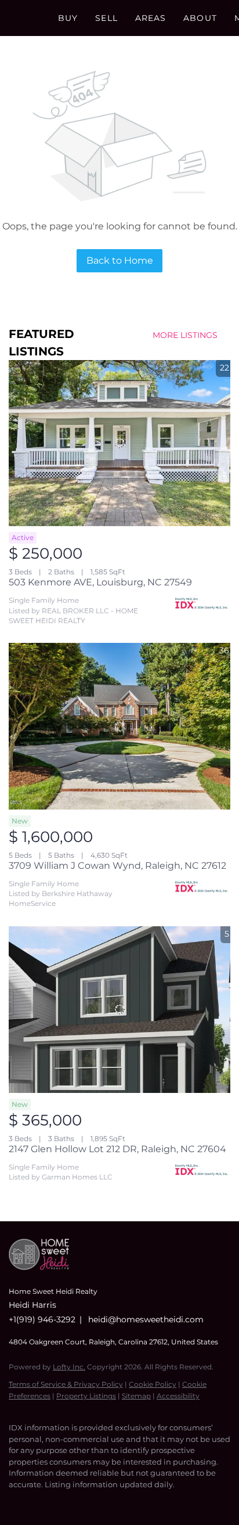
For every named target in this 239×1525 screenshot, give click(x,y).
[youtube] (84, 1502)
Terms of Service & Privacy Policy (66, 1384)
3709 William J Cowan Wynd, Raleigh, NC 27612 (117, 865)
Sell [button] (106, 18)
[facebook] (14, 1502)
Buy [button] (68, 18)
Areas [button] (150, 18)
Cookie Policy (152, 1384)
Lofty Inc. (69, 1366)
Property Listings (86, 1395)
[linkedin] (38, 1502)
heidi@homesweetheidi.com (146, 1319)
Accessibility (178, 1395)
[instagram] (61, 1502)
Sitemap (136, 1395)
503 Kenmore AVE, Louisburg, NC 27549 (100, 582)
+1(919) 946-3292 (42, 1319)
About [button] (200, 18)
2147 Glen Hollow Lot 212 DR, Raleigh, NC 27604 (117, 1148)
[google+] (107, 1502)
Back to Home (119, 260)
